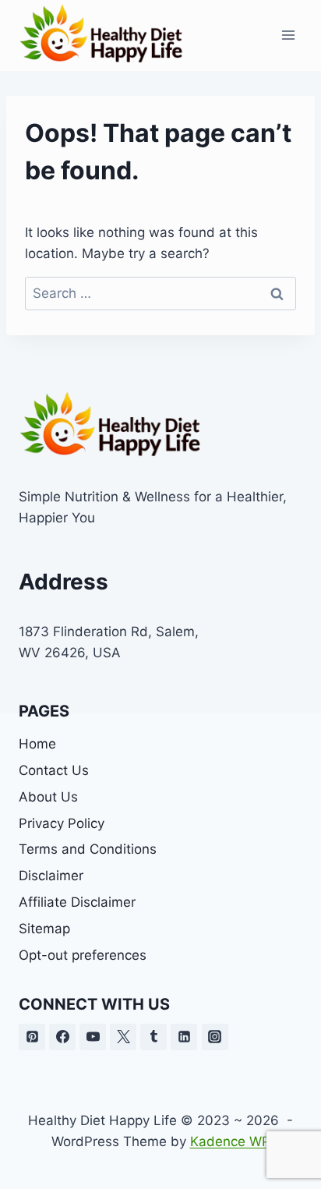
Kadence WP (230, 1141)
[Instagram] (215, 1037)
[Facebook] (62, 1037)
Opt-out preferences (82, 955)
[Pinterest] (32, 1037)
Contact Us (54, 770)
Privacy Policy (61, 823)
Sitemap (44, 928)
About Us (48, 797)
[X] (123, 1037)
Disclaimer (51, 875)
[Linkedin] (184, 1037)
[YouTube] (92, 1037)
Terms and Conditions (88, 849)
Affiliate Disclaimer (77, 902)
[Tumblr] (153, 1037)
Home (37, 744)
